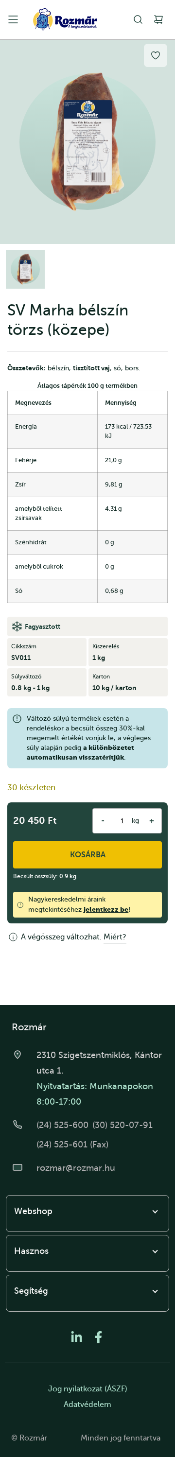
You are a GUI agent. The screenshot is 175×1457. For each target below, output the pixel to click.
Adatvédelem (87, 1404)
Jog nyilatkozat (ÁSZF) (87, 1389)
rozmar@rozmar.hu (75, 1168)
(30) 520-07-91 (122, 1125)
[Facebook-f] (98, 1337)
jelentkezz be (106, 909)
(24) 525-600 (62, 1125)
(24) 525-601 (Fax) (72, 1144)
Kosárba (87, 854)
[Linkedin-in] (76, 1337)
